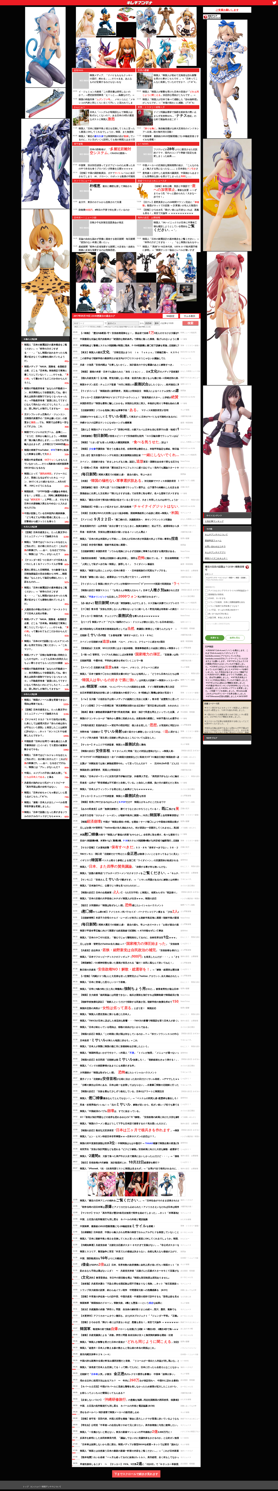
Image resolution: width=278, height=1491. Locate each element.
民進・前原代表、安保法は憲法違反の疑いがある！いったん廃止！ (114, 531)
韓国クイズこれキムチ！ (216, 558)
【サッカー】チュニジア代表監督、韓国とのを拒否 (113, 795)
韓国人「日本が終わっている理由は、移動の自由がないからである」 (115, 1027)
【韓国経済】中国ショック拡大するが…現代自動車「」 (130, 506)
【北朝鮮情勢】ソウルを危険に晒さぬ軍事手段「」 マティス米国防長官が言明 (124, 409)
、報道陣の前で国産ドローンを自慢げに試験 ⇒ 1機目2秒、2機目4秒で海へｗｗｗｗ (131, 1328)
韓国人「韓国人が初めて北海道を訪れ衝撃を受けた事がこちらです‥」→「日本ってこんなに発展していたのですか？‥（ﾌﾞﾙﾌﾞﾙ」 (176, 78)
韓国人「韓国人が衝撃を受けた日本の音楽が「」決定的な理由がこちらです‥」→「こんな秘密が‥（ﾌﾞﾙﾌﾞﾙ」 (171, 95)
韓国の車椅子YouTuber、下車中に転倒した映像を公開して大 (46, 451)
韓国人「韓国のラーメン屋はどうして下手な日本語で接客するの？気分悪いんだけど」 (124, 1123)
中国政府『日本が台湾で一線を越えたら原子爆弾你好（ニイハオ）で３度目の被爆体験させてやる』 (45, 745)
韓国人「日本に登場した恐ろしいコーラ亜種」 (103, 981)
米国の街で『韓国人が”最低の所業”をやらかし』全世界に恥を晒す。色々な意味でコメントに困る (136, 834)
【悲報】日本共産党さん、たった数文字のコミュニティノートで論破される (45, 534)
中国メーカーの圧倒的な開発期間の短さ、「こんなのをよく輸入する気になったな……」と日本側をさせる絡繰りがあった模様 (171, 168)
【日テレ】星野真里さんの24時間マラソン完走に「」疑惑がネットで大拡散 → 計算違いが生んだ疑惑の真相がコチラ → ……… (171, 205)
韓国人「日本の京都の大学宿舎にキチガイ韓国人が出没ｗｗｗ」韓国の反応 (118, 898)
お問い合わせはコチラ (215, 546)
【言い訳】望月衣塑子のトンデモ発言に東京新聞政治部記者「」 (132, 454)
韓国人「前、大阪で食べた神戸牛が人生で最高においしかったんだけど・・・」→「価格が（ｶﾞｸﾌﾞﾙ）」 (137, 1155)
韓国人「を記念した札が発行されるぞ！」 (120, 596)
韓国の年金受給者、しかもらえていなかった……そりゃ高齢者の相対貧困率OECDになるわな (46, 463)
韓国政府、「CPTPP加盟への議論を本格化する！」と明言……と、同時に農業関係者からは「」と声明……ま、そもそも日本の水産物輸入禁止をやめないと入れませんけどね (46, 499)
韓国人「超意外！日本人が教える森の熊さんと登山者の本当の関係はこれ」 (118, 1347)
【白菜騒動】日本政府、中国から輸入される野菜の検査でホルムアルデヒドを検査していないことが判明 (133, 1232)
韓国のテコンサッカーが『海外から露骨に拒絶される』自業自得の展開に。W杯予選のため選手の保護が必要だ (136, 718)
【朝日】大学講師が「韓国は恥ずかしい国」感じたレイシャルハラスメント (122, 904)
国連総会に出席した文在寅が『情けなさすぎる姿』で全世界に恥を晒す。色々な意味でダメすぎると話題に (134, 493)
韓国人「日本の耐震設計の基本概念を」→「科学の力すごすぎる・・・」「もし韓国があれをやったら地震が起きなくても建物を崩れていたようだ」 (45, 352)
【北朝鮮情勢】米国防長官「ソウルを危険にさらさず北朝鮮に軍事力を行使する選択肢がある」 (128, 551)
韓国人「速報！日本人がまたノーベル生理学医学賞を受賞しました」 (45, 804)
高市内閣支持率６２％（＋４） (95, 1354)
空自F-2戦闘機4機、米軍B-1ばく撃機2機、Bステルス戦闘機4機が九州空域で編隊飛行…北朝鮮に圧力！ (134, 840)
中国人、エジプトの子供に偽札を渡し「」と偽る (45, 774)
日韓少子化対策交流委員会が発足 (107, 222)
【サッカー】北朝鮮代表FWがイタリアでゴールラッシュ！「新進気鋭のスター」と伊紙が (129, 396)
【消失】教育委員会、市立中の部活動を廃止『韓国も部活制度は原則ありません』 (125, 1277)
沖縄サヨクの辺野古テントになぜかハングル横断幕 (106, 422)
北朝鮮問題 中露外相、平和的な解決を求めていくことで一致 (111, 660)
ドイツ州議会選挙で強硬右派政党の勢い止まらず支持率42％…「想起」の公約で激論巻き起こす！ (175, 115)
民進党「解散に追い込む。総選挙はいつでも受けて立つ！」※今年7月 (115, 576)
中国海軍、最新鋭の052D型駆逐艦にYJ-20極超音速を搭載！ (117, 1225)
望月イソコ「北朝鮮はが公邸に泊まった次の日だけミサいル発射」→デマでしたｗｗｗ (131, 1078)
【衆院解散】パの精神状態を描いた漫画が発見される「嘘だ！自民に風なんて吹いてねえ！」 (127, 962)
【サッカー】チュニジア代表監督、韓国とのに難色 (113, 744)
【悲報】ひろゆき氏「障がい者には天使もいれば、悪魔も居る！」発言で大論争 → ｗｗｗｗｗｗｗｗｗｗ (133, 1322)
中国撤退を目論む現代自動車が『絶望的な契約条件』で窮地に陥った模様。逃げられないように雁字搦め (133, 338)
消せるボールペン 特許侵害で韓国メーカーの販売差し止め (109, 1412)
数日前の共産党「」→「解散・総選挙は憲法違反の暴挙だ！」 (137, 969)
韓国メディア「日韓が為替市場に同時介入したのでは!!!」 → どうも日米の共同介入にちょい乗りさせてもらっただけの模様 (46, 658)
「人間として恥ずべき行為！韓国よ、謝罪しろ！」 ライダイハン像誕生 (117, 564)
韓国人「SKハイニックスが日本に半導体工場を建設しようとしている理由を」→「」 (175, 226)
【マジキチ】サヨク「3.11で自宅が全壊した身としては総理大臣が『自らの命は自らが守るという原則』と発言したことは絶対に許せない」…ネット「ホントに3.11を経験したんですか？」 (45, 727)
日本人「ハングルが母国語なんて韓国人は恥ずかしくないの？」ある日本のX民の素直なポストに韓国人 (112, 115)
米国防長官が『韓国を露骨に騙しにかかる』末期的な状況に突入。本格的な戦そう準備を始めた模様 (130, 403)
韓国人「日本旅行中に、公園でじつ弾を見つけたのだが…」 (110, 885)
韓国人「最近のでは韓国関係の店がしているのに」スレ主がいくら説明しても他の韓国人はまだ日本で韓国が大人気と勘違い (107, 139)
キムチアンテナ (116, 2)
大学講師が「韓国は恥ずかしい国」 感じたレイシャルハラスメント (118, 1072)
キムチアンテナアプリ (215, 552)
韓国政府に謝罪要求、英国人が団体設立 (100, 769)
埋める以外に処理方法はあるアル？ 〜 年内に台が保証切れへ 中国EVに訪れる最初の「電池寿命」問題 (139, 1380)
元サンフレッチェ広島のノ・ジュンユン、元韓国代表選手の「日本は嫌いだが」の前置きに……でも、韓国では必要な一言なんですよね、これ (46, 420)
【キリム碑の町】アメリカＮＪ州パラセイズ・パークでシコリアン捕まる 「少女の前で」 (133, 911)
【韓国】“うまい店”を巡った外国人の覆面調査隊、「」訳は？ (124, 441)
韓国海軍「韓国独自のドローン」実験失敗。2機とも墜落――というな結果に (121, 1302)
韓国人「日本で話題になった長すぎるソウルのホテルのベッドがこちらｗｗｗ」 (45, 814)
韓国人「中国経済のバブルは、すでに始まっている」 (110, 1110)
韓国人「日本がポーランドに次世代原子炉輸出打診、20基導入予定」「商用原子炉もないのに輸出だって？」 (135, 776)
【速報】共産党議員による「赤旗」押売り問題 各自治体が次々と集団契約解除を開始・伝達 (126, 1335)
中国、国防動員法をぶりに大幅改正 (102, 1257)
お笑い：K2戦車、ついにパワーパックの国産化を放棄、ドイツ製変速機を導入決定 (127, 686)
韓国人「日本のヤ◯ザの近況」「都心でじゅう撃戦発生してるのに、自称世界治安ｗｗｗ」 (129, 936)
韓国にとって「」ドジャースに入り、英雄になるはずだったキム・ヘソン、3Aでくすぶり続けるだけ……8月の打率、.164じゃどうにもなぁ (45, 479)
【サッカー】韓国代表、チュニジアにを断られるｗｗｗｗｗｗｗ (119, 615)
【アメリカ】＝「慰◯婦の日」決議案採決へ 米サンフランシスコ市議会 (126, 519)
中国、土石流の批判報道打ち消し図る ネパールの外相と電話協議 (114, 1219)
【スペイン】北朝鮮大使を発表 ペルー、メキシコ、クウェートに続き (119, 666)
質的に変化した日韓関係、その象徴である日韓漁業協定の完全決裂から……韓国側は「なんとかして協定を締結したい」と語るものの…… (45, 575)
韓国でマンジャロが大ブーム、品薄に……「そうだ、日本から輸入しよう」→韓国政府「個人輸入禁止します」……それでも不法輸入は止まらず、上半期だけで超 (46, 438)
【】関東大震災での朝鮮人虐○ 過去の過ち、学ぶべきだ (116, 473)
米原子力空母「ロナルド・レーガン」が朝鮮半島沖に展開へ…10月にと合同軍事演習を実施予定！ (135, 814)
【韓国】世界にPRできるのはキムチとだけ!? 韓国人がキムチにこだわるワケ (123, 801)
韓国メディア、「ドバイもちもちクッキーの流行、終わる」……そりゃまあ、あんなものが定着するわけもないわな (111, 78)
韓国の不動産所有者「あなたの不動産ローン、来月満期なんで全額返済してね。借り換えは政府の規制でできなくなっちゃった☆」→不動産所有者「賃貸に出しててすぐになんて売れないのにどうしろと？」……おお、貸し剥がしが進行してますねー (46, 398)
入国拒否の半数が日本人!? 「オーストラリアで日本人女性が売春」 (45, 611)
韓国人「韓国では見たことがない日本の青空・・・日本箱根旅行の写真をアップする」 (124, 570)
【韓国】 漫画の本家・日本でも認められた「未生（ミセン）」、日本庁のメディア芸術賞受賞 (131, 371)
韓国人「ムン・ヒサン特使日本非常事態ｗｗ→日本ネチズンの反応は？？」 (118, 1136)
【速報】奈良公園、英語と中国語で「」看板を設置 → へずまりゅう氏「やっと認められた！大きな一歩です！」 (175, 191)
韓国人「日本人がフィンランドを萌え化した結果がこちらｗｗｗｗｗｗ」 (117, 789)
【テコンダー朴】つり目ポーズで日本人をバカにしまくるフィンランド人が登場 (45, 561)
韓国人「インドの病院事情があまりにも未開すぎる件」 (108, 1065)
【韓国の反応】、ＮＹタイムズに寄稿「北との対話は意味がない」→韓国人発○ (127, 750)
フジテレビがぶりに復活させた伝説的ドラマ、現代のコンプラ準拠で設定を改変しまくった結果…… (175, 153)
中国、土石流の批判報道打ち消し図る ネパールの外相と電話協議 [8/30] (117, 1405)
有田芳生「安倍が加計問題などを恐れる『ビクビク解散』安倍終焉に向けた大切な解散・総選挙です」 (132, 1149)
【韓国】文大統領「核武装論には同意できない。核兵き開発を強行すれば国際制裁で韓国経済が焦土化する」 (135, 994)
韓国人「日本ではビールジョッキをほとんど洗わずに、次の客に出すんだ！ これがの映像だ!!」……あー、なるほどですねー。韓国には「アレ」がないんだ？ (46, 548)
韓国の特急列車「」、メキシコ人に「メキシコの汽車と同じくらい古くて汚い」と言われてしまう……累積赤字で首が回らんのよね (107, 103)
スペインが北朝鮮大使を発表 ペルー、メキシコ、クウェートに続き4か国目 (122, 641)
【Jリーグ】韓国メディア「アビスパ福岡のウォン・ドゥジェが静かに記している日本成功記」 (127, 621)
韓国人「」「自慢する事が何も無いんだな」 (124, 866)
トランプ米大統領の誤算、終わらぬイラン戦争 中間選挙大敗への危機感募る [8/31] (123, 1290)
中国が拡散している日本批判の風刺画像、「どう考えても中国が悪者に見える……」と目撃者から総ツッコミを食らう (46, 517)
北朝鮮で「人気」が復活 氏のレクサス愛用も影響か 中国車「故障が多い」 (128, 1373)
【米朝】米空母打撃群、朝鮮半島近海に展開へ (103, 544)
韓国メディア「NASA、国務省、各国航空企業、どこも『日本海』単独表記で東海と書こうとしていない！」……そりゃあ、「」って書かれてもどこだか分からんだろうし (46, 374)
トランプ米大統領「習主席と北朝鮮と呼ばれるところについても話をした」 (118, 737)
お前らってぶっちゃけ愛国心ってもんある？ (102, 1392)
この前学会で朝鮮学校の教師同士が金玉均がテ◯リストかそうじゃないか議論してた (123, 358)
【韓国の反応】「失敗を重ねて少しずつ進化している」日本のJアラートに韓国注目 (122, 1091)
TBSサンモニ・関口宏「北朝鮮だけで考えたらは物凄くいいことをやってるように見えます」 (132, 853)
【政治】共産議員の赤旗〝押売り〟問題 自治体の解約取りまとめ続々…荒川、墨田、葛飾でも (128, 1309)
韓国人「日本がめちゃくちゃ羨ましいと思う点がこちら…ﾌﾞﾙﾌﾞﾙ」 (45, 794)
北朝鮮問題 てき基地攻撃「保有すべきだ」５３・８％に (116, 634)
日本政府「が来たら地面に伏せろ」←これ (109, 1039)
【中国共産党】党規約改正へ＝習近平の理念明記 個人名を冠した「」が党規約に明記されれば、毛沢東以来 (138, 724)
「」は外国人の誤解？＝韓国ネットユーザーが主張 (133, 679)
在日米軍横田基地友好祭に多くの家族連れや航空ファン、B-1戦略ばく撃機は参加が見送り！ (127, 692)
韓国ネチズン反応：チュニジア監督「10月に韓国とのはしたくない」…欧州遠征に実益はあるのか (136, 383)
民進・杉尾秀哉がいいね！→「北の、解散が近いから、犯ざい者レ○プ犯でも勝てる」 (131, 1104)
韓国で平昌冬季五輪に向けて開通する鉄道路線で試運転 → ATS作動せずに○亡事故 (121, 930)
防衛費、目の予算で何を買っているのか (104, 209)
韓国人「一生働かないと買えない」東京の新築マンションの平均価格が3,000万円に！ (126, 1431)
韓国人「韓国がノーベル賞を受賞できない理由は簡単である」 (45, 701)
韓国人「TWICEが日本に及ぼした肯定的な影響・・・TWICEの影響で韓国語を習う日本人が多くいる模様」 (134, 1020)
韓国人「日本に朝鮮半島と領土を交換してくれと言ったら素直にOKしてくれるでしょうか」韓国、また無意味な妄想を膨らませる (107, 132)
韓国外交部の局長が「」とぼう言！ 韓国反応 (118, 1007)
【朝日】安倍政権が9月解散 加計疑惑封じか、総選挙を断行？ (120, 1162)
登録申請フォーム (213, 540)
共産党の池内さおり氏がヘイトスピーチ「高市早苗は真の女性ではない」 (44, 784)
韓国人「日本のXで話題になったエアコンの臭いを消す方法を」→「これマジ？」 (46, 645)
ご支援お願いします (227, 10)
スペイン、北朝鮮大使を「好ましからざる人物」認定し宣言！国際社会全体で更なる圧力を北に (132, 461)
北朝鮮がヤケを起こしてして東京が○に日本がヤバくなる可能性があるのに (128, 416)
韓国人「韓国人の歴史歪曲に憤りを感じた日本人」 (106, 1014)
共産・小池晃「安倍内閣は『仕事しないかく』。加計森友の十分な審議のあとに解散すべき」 (127, 364)
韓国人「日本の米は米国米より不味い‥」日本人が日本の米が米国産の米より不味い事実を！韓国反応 (135, 538)
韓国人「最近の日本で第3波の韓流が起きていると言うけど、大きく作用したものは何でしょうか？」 (131, 499)
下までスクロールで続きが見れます (136, 1474)
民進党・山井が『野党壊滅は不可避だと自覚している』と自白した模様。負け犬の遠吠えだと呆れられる (133, 782)
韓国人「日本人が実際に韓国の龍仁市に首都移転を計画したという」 (115, 1046)
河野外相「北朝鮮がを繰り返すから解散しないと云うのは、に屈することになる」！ (136, 731)
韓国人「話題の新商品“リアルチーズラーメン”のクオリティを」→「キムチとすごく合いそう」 (139, 872)
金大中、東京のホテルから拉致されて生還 (100, 202)
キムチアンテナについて (216, 534)
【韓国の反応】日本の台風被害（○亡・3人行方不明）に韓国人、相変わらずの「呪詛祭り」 (129, 891)
